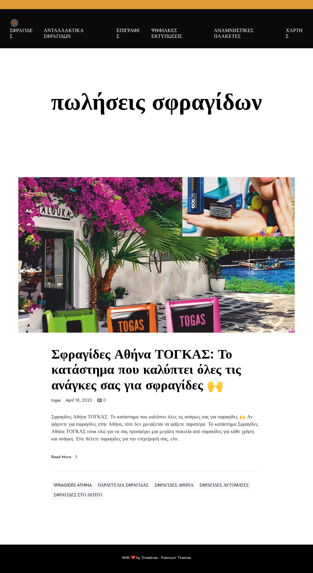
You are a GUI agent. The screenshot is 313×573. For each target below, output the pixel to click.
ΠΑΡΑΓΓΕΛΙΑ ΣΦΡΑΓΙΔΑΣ (123, 485)
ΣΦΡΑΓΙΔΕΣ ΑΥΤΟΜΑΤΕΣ (224, 485)
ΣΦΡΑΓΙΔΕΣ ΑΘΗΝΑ (174, 485)
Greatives (150, 557)
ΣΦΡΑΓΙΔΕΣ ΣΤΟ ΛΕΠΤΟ (78, 495)
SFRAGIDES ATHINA (73, 485)
